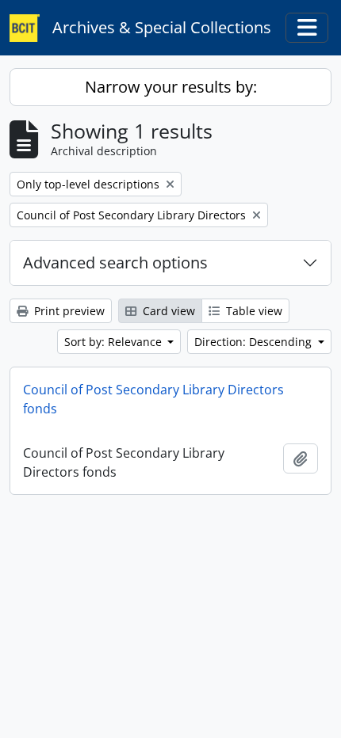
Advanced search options (115, 262)
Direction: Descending (254, 341)
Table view (252, 310)
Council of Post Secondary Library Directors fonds (153, 399)
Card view (167, 310)
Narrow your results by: (171, 86)
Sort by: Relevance (114, 341)
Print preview (68, 310)
